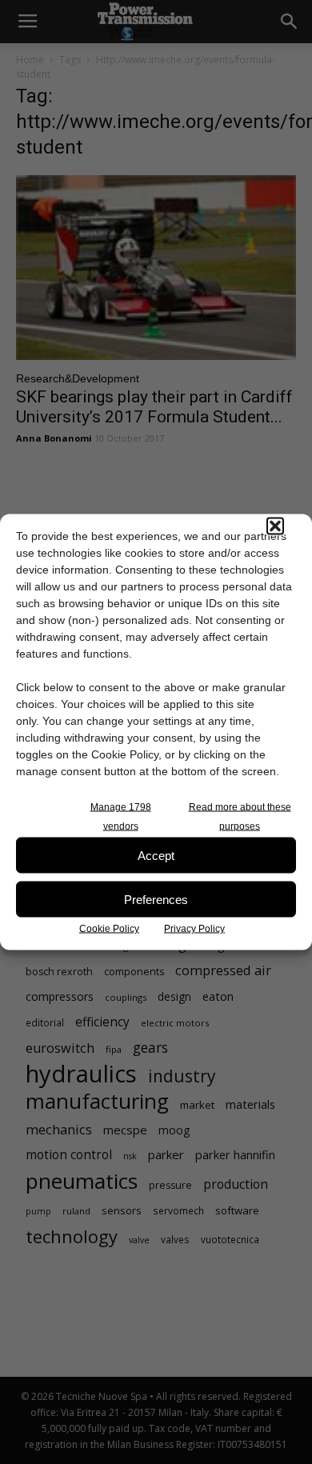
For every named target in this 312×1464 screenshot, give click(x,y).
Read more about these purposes (240, 817)
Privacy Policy (194, 928)
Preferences (156, 899)
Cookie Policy (109, 928)
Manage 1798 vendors (120, 817)
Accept (156, 855)
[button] (275, 526)
